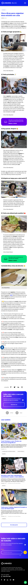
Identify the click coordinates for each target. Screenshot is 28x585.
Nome (2, 549)
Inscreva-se (14, 404)
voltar (11, 413)
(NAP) (11, 295)
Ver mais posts (14, 525)
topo (21, 413)
